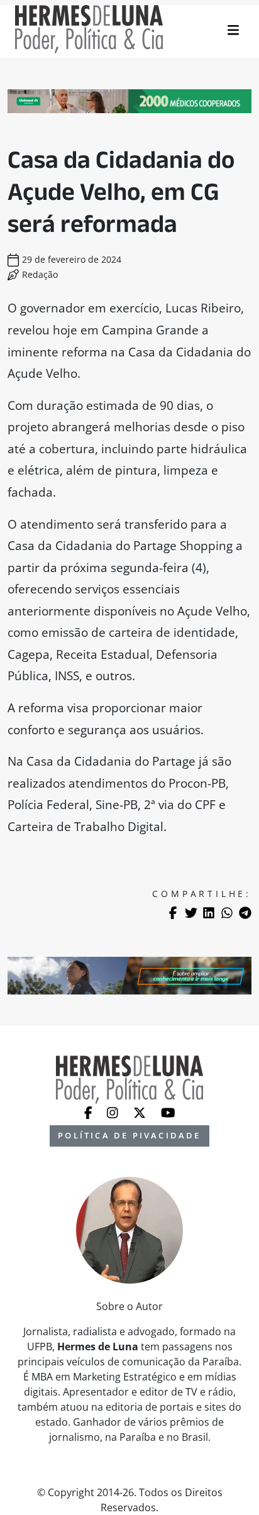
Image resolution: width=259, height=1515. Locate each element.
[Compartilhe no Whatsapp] (227, 912)
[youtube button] (168, 1111)
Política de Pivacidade (129, 1135)
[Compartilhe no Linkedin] (208, 912)
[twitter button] (140, 1111)
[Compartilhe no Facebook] (173, 912)
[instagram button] (114, 1111)
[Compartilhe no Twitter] (191, 912)
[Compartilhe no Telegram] (245, 912)
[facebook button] (89, 1111)
